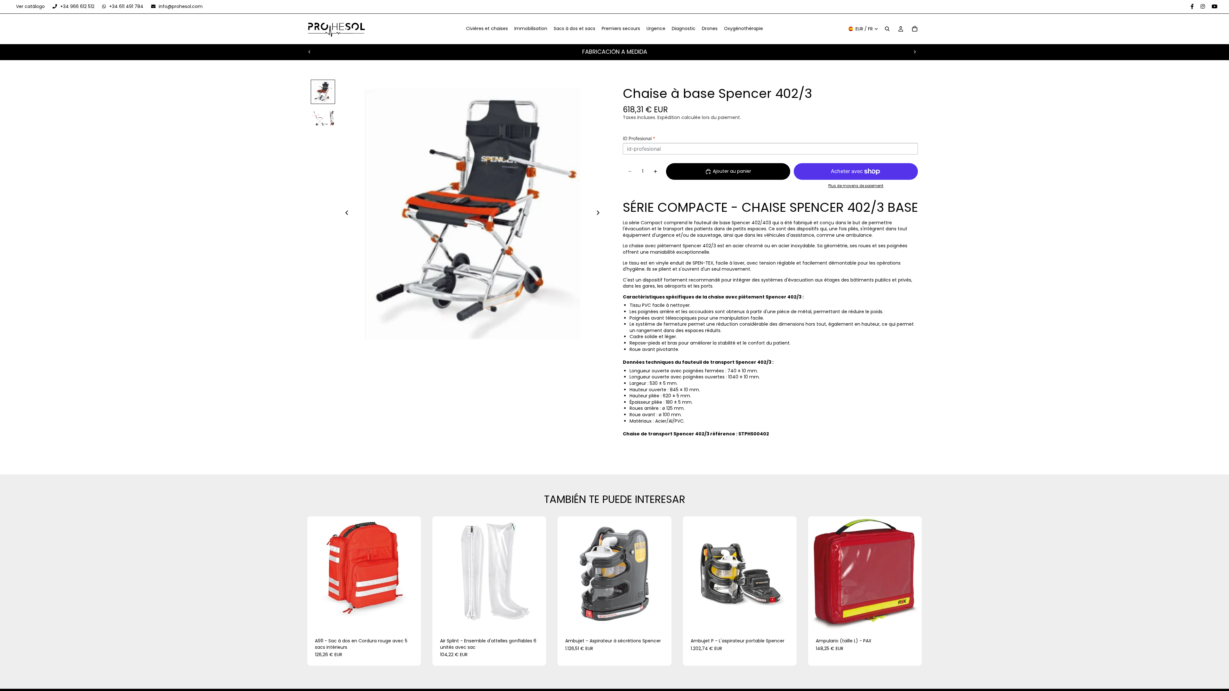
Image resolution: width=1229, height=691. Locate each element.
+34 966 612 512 (77, 6)
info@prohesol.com (180, 6)
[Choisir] (661, 620)
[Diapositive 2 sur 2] (322, 117)
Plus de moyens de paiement (855, 185)
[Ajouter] (411, 620)
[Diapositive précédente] (309, 52)
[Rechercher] (887, 29)
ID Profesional (639, 138)
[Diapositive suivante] (915, 52)
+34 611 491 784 (126, 6)
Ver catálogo (31, 6)
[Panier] (915, 29)
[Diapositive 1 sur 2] (322, 91)
